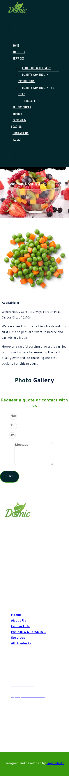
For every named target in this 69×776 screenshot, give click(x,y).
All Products (22, 107)
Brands (17, 114)
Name (5, 416)
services (18, 58)
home (16, 45)
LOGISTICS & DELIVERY (36, 68)
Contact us (20, 589)
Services (18, 601)
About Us (19, 52)
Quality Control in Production (33, 77)
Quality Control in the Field (36, 91)
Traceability (31, 101)
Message (7, 465)
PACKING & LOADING (18, 123)
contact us (21, 133)
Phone (5, 425)
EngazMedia (55, 763)
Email (4, 435)
